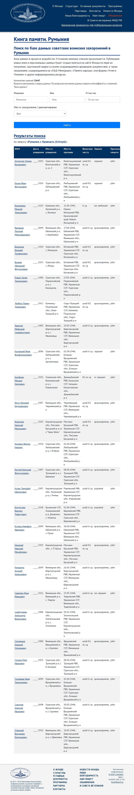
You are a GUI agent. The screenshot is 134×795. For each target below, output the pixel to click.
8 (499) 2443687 (116, 774)
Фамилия (19, 93)
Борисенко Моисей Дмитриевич (21, 209)
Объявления (115, 15)
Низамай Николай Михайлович (21, 548)
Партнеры (81, 11)
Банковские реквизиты (91, 25)
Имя (52, 93)
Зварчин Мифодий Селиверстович (22, 329)
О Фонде (57, 6)
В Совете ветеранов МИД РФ (104, 20)
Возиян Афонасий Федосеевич (21, 266)
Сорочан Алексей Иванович (19, 708)
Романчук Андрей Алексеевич (20, 571)
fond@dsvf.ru (117, 782)
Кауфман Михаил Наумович (20, 381)
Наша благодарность (77, 15)
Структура (72, 6)
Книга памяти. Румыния (41, 39)
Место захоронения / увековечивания (35, 107)
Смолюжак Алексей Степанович (20, 645)
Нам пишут (99, 15)
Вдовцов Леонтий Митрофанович (22, 231)
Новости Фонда (112, 11)
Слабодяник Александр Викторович (21, 615)
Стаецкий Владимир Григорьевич (21, 734)
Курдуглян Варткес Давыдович (20, 511)
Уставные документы (92, 6)
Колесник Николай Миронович (20, 425)
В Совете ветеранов (91, 785)
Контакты (95, 11)
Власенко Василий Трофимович (21, 250)
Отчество (91, 93)
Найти (67, 125)
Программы (115, 6)
